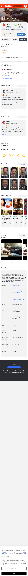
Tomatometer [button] (8, 26)
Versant (12, 550)
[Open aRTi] (25, 6)
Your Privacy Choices (22, 370)
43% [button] (19, 24)
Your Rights (23, 554)
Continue (14, 573)
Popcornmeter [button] (20, 26)
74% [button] (8, 24)
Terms (4, 552)
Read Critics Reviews (7, 78)
